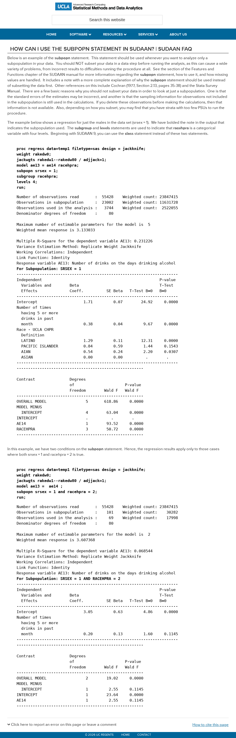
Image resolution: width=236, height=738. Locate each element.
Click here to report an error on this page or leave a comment (63, 725)
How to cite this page (210, 725)
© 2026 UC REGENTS (99, 734)
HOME (125, 734)
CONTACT (144, 734)
